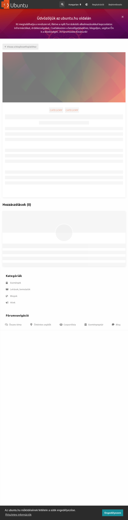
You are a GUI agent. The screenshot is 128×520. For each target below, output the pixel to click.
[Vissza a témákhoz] (4, 4)
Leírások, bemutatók (20, 289)
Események (15, 282)
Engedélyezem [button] (112, 512)
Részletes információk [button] (18, 514)
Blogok (13, 295)
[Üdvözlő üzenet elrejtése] (123, 17)
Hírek (12, 302)
